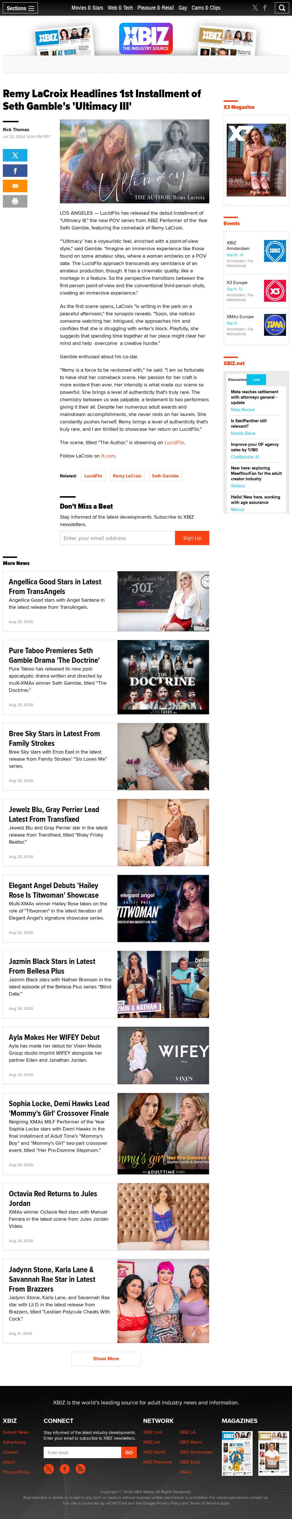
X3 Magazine (239, 107)
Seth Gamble (165, 476)
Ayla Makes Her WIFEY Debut (54, 1037)
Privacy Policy (16, 1472)
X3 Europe (237, 282)
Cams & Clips (206, 7)
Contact (11, 1452)
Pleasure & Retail (155, 7)
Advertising (14, 1442)
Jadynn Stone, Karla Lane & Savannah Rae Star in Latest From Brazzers (52, 1279)
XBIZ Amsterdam (238, 245)
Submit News (16, 1432)
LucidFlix (174, 442)
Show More (106, 1358)
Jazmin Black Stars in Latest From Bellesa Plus (52, 966)
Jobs (256, 379)
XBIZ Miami (191, 1442)
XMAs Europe (240, 316)
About (9, 1462)
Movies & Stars (87, 7)
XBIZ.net (234, 363)
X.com (108, 455)
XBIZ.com (152, 1432)
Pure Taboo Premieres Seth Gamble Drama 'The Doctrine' (54, 655)
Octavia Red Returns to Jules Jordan (53, 1198)
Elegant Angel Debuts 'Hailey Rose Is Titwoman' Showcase (54, 890)
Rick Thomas (16, 130)
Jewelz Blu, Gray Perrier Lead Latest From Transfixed (54, 814)
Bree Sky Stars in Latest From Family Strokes (54, 738)
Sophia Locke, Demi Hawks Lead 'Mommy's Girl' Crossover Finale (59, 1108)
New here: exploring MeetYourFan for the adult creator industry (256, 473)
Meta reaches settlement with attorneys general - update (254, 397)
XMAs (185, 1472)
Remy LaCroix (127, 476)
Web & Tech (120, 7)
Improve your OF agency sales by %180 (255, 447)
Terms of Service (204, 1503)
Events (232, 223)
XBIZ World (154, 1452)
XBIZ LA (188, 1432)
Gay (183, 7)
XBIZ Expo (190, 1462)
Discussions (237, 379)
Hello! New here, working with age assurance (255, 500)
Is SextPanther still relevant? (249, 423)
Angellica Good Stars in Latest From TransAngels (55, 586)
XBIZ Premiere (157, 1462)
